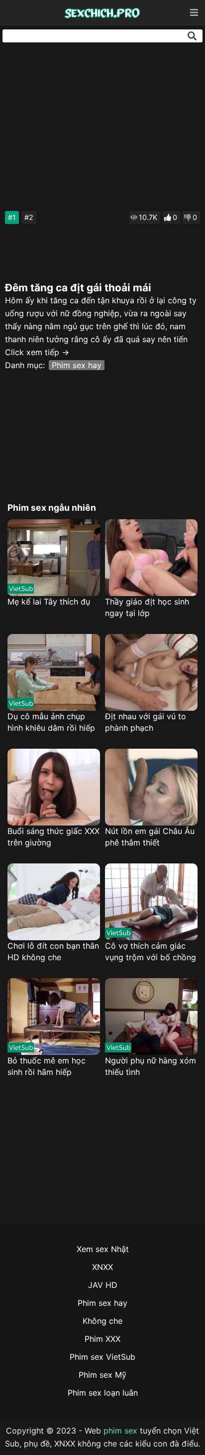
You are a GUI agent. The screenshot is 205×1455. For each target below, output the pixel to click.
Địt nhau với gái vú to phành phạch (145, 722)
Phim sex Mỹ (102, 1375)
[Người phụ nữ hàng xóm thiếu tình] (151, 1016)
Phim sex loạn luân (103, 1393)
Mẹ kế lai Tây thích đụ (48, 602)
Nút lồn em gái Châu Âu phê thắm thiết (150, 836)
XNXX (102, 1267)
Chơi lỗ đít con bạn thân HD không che (53, 951)
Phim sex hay (77, 365)
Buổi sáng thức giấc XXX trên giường (53, 836)
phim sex (120, 1431)
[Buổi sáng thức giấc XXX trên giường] (53, 787)
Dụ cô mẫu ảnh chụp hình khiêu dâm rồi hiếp (51, 722)
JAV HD (102, 1285)
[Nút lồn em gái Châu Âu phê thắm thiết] (151, 787)
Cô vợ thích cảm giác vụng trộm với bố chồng (150, 951)
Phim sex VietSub (102, 1357)
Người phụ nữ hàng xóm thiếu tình (150, 1066)
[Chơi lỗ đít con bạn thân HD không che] (53, 901)
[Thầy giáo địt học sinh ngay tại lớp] (151, 557)
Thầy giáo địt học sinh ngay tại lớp (147, 607)
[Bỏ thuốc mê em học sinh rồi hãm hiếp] (53, 1016)
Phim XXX (102, 1339)
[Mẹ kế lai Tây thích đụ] (53, 557)
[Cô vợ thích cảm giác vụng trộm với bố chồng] (151, 901)
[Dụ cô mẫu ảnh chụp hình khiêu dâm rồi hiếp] (53, 672)
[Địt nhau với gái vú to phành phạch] (151, 672)
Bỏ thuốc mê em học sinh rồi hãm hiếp (46, 1066)
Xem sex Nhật (103, 1249)
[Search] (192, 35)
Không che (102, 1321)
